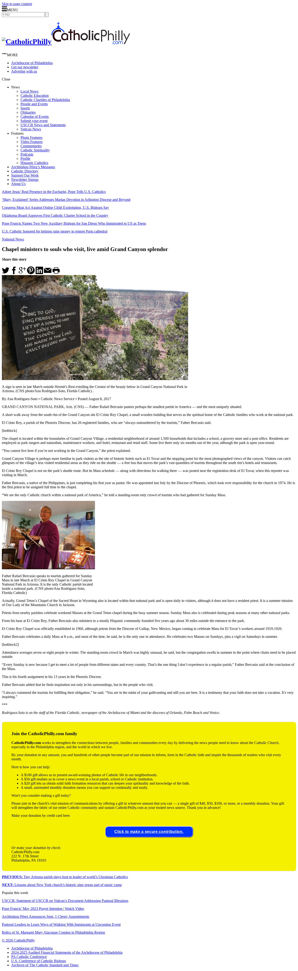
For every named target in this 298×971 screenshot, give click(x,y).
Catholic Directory (24, 171)
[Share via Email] (47, 273)
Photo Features (31, 138)
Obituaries (28, 112)
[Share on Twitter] (5, 273)
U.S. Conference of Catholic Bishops (38, 961)
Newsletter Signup (24, 180)
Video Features (31, 142)
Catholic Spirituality (35, 150)
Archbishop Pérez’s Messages (33, 167)
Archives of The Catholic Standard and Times (44, 965)
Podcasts (26, 154)
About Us (18, 184)
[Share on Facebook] (14, 273)
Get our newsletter (24, 67)
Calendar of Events (34, 117)
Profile (25, 159)
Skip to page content (17, 4)
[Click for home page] (66, 41)
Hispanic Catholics (34, 163)
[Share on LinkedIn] (39, 273)
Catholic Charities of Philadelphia (45, 100)
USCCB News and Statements (43, 125)
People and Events (34, 104)
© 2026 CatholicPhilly (18, 940)
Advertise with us (24, 71)
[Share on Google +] (22, 273)
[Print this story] (56, 273)
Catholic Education (34, 96)
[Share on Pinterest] (31, 273)
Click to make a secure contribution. (148, 832)
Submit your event (33, 121)
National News (13, 239)
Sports (25, 108)
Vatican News (30, 129)
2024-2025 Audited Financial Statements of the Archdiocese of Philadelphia (66, 952)
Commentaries (31, 146)
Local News (29, 91)
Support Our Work (25, 175)
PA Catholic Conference (29, 957)
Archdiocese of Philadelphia (32, 63)
